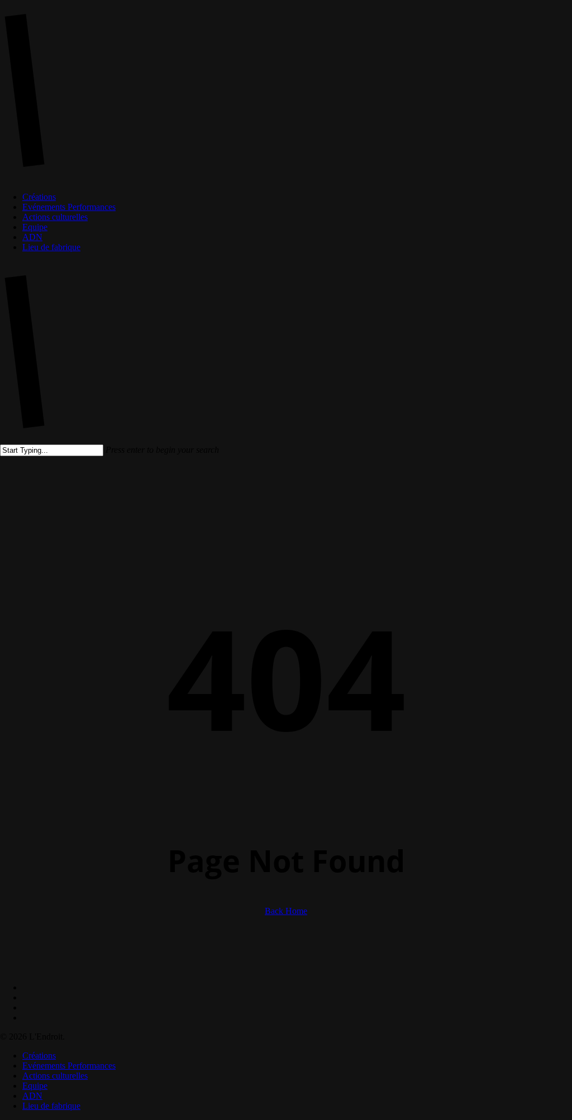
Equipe (34, 1085)
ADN (32, 1095)
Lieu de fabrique (51, 1106)
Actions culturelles (55, 1075)
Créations (39, 1055)
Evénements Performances (69, 1065)
